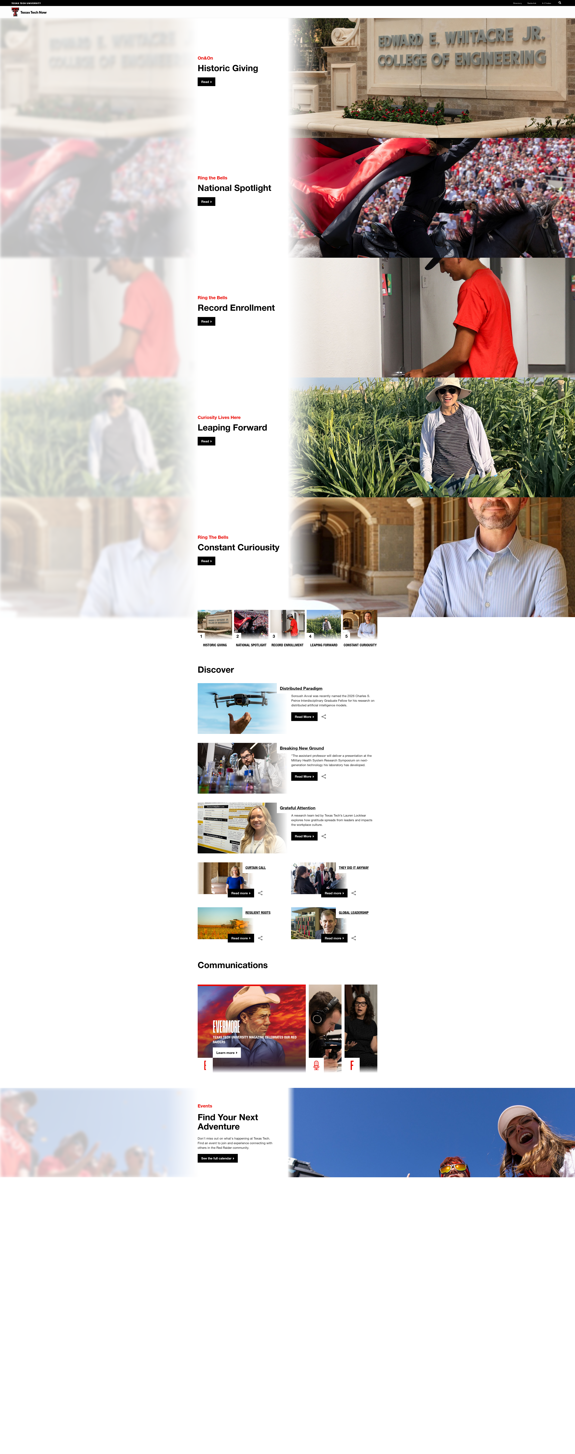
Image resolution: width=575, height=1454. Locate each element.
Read (205, 82)
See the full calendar (216, 1158)
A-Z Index (546, 3)
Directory (517, 3)
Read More (303, 717)
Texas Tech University (26, 2)
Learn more (225, 1053)
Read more (239, 893)
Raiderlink (532, 3)
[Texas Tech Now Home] (9, 12)
